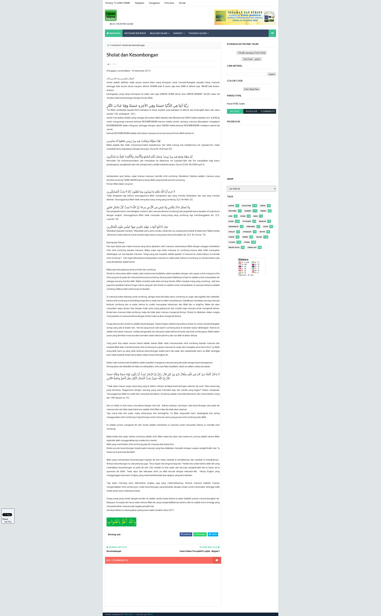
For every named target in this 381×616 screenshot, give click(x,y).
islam (231, 221)
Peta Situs (169, 3)
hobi (230, 216)
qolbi (265, 227)
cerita (263, 206)
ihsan (242, 216)
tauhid (259, 237)
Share (5, 519)
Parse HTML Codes (236, 104)
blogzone (246, 206)
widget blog (233, 247)
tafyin (262, 232)
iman (255, 216)
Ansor (231, 206)
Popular (251, 111)
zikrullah (252, 247)
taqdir (231, 237)
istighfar (247, 221)
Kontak (182, 3)
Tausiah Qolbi (197, 33)
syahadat (247, 232)
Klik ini (150, 614)
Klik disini (128, 614)
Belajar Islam (158, 33)
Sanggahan (154, 3)
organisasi (233, 227)
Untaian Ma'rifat (135, 33)
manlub (262, 221)
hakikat (248, 211)
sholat (231, 232)
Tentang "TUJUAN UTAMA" (117, 3)
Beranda (115, 33)
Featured (232, 211)
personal (250, 227)
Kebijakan (139, 3)
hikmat (263, 211)
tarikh (245, 237)
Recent (235, 111)
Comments (268, 111)
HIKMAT (178, 33)
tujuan (231, 242)
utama (247, 242)
